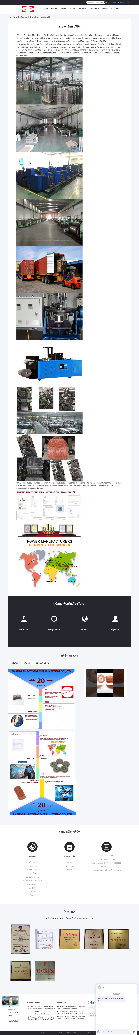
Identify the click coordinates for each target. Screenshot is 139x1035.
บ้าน (46, 8)
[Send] (134, 1032)
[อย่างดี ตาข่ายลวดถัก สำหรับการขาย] (20, 939)
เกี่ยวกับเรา (72, 8)
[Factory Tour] (24, 619)
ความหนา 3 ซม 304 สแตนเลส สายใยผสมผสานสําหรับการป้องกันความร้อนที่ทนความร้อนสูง (41, 1008)
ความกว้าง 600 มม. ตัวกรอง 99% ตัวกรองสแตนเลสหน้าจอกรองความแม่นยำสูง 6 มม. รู (72, 1017)
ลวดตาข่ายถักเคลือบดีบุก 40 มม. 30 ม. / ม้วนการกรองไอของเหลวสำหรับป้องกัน (70, 1012)
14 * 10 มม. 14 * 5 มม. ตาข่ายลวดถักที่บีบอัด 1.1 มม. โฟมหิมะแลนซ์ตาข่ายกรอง (41, 1013)
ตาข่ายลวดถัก (61, 1002)
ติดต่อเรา (105, 8)
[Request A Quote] (115, 619)
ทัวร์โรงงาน (82, 8)
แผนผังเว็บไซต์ (13, 1021)
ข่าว (112, 8)
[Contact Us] (85, 619)
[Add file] (98, 1032)
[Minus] (134, 987)
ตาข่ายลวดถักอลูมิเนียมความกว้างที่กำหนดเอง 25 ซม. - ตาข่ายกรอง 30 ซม (71, 1007)
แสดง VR (63, 8)
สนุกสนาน (116, 2)
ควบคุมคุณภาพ (94, 8)
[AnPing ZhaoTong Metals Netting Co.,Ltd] (28, 9)
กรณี (117, 8)
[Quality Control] (54, 619)
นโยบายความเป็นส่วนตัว (32, 1033)
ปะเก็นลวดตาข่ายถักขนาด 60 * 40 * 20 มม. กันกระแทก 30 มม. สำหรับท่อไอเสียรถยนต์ (41, 1018)
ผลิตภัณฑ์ (54, 8)
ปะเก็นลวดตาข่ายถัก (33, 1002)
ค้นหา (106, 2)
